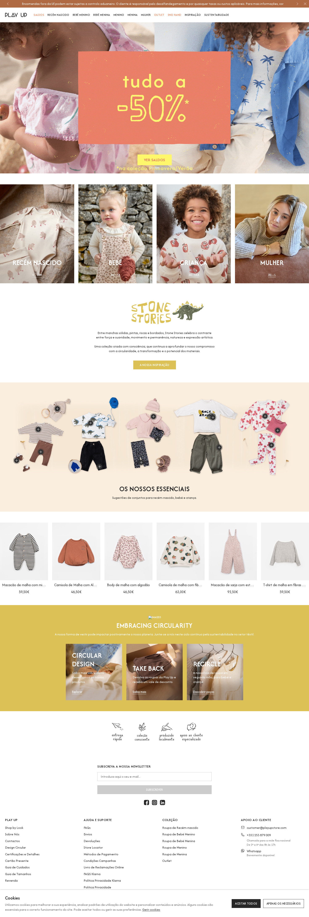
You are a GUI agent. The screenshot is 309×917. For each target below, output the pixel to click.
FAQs (87, 827)
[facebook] (146, 802)
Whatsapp (254, 851)
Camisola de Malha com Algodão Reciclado (76, 584)
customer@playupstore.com (267, 827)
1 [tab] (151, 167)
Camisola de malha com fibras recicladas (180, 584)
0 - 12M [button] (37, 275)
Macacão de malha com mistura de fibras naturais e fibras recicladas (24, 584)
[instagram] (154, 802)
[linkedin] (162, 802)
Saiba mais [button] (139, 691)
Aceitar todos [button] (246, 903)
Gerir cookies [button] (151, 909)
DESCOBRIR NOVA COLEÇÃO (233, 161)
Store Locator (93, 847)
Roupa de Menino (174, 847)
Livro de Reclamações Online (104, 867)
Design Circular (15, 847)
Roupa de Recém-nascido (180, 827)
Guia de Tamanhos (18, 874)
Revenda (11, 880)
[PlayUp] (16, 15)
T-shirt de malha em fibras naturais (285, 584)
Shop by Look (14, 827)
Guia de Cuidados (17, 867)
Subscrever (154, 790)
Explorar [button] (77, 691)
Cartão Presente (17, 860)
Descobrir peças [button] (203, 691)
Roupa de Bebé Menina (178, 841)
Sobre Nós (12, 834)
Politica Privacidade (97, 887)
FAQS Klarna (92, 874)
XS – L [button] (272, 275)
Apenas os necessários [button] (284, 903)
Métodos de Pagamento (101, 854)
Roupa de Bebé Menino (178, 834)
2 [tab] (156, 167)
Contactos (12, 841)
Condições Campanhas (100, 860)
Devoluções (92, 841)
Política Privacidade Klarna (102, 880)
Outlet (167, 860)
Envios (88, 834)
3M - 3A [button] (115, 275)
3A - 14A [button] (193, 275)
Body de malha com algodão (128, 584)
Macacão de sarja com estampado (233, 584)
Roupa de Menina (174, 854)
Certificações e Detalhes (22, 854)
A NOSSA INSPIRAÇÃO (154, 365)
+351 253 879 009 (259, 835)
